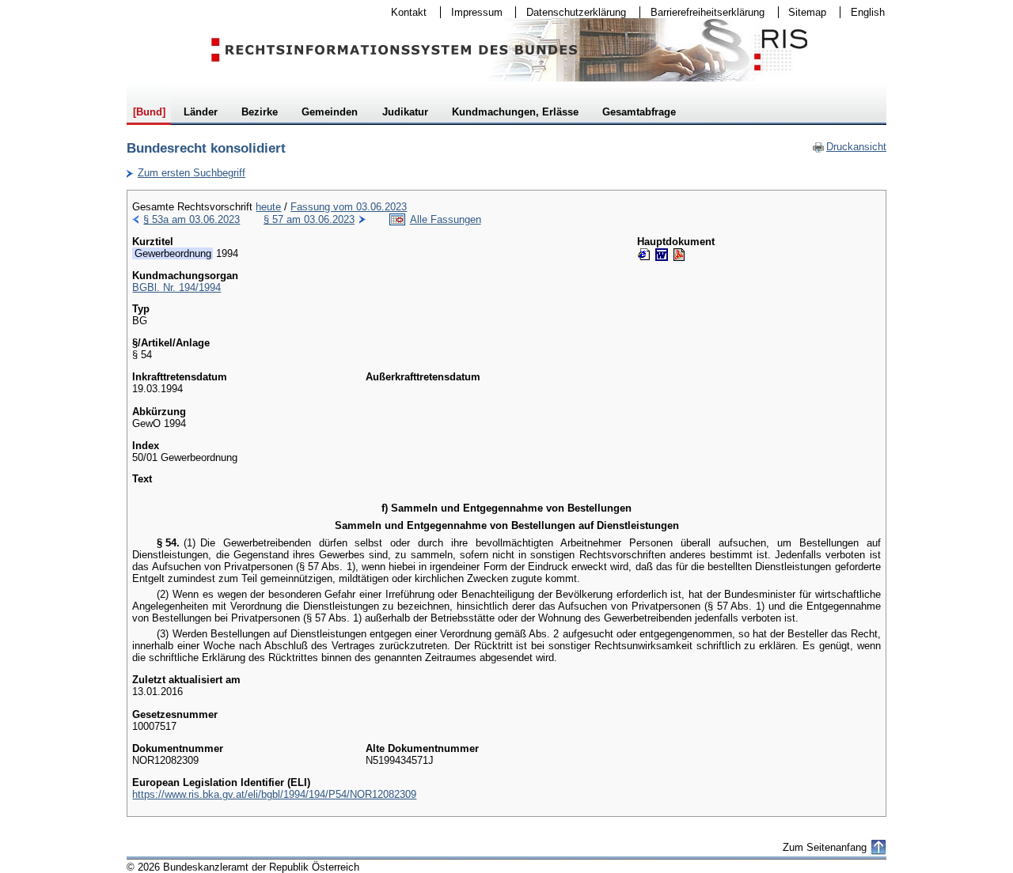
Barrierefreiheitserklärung (702, 12)
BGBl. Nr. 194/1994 (176, 287)
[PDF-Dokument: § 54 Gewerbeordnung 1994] (679, 255)
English (868, 12)
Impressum (472, 12)
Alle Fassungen (445, 219)
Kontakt (404, 12)
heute (268, 207)
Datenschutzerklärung (571, 12)
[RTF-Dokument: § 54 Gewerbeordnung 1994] (661, 255)
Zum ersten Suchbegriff (186, 173)
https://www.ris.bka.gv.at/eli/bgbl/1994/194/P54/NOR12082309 (274, 794)
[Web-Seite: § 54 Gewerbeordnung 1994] (644, 255)
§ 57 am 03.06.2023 (309, 219)
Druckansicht (849, 147)
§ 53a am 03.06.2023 (191, 219)
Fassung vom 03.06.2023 (348, 207)
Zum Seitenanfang (825, 847)
